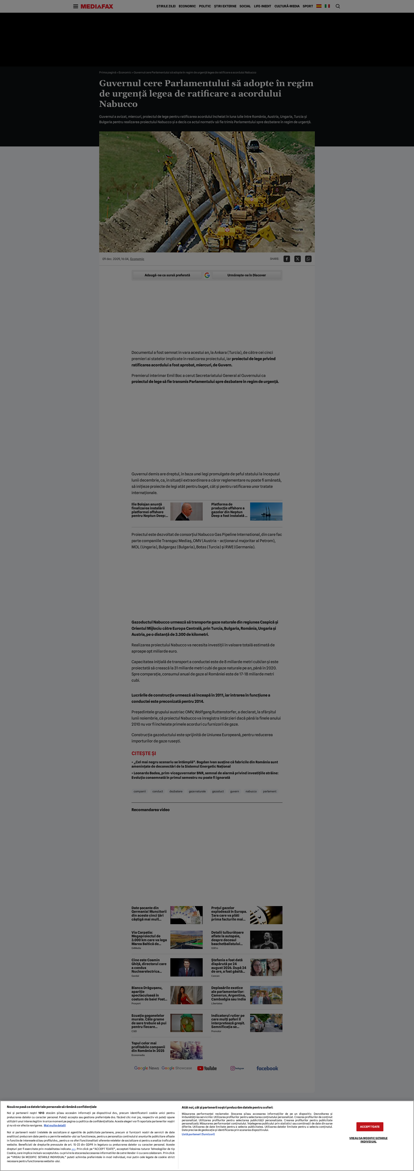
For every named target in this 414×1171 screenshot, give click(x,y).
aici (73, 1149)
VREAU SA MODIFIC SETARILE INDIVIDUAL (368, 1140)
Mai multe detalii (55, 1125)
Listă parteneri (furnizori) (198, 1134)
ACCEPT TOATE (370, 1126)
